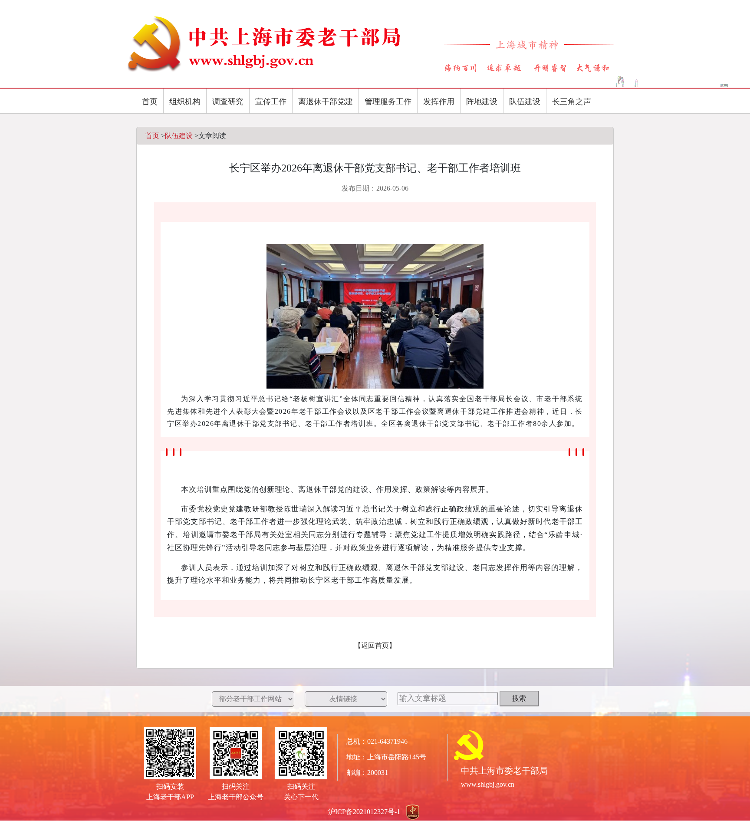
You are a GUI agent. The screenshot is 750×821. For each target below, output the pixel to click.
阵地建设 (481, 101)
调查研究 (227, 101)
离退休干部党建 (325, 101)
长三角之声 (571, 101)
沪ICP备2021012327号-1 (364, 811)
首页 (150, 101)
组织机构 (185, 101)
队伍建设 (524, 101)
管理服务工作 (388, 101)
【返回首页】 (375, 645)
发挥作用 (438, 101)
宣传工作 (270, 101)
